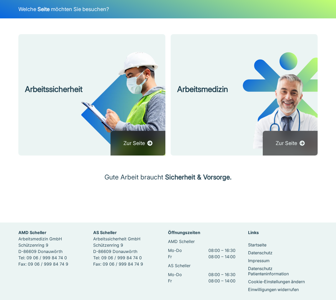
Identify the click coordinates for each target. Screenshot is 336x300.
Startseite (257, 244)
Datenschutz (260, 252)
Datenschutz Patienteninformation (268, 271)
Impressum (259, 260)
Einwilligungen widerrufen (273, 289)
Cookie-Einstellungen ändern (276, 281)
